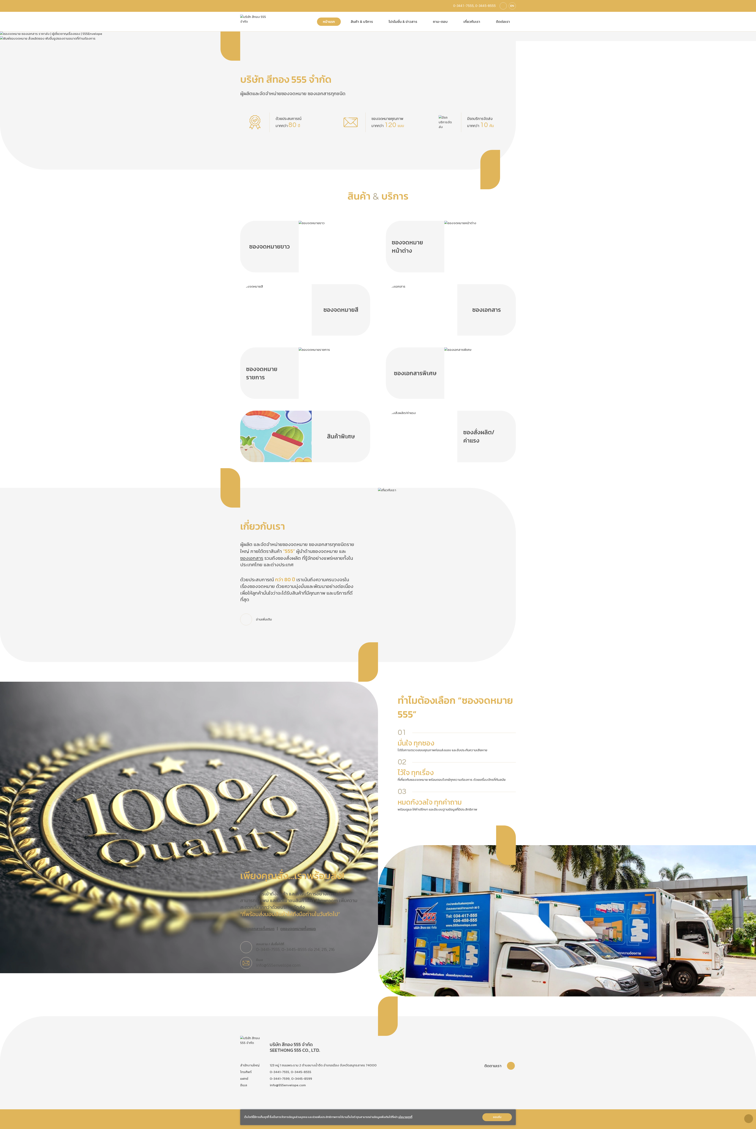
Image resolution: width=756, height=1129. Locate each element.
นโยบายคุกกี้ (405, 1117)
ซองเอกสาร (251, 558)
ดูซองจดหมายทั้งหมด (298, 928)
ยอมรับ (497, 1117)
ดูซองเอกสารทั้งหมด (257, 928)
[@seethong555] (503, 5)
